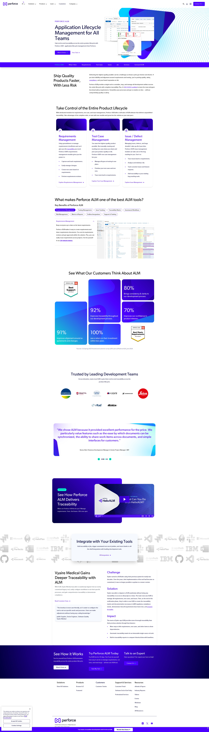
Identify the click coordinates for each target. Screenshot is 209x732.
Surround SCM (139, 65)
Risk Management (62, 214)
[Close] (30, 709)
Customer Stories (101, 686)
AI (22, 4)
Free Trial (75, 52)
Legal (68, 726)
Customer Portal (120, 686)
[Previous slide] (99, 459)
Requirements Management (65, 210)
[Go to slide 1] (102, 459)
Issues (110, 65)
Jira (118, 65)
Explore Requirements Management (70, 182)
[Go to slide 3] (105, 459)
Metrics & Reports (77, 214)
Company (72, 4)
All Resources (139, 711)
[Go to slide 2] (103, 459)
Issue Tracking (100, 210)
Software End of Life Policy (123, 690)
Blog (136, 707)
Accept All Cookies (16, 721)
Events (137, 698)
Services (126, 65)
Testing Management (85, 210)
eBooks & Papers (140, 686)
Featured (79, 690)
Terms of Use (64, 726)
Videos (137, 694)
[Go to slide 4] (106, 459)
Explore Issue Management (134, 182)
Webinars (138, 703)
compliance (93, 80)
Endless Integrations (93, 214)
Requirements (86, 65)
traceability (71, 149)
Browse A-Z (80, 686)
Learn (52, 4)
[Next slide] (110, 459)
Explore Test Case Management (102, 181)
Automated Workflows (132, 210)
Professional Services (122, 694)
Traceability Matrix (115, 210)
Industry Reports (140, 690)
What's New (73, 65)
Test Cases (99, 65)
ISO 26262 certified (130, 87)
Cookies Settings (17, 725)
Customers (62, 4)
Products (42, 4)
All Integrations (104, 555)
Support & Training (110, 214)
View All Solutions (62, 686)
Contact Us (198, 4)
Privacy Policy (58, 726)
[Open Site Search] (184, 4)
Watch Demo (61, 52)
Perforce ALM (59, 65)
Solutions (31, 4)
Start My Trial (95, 669)
